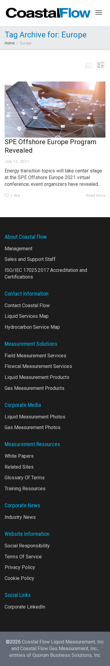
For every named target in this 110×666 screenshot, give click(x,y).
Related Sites (19, 467)
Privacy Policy (20, 567)
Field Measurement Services (35, 356)
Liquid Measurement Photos (35, 417)
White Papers (19, 456)
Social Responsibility (27, 546)
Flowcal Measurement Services (38, 366)
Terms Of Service (23, 557)
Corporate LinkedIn (25, 607)
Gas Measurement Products (34, 388)
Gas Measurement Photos (33, 427)
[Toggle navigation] (98, 12)
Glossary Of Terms (25, 477)
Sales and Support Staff (30, 259)
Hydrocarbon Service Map (32, 327)
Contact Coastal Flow (27, 305)
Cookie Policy (19, 578)
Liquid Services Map (27, 316)
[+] (55, 110)
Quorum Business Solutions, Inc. (66, 655)
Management (18, 248)
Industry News (20, 517)
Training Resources (25, 488)
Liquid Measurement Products (37, 377)
